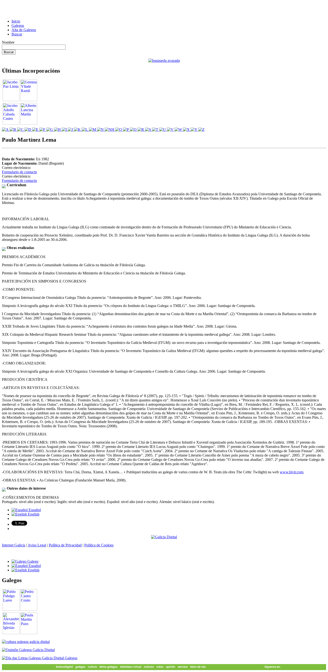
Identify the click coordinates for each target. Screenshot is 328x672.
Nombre (8, 42)
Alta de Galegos (24, 30)
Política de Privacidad (65, 545)
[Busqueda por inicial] (6, 129)
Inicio (16, 21)
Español (34, 510)
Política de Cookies (99, 545)
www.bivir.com (291, 472)
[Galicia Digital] (164, 537)
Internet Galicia (13, 545)
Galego (32, 561)
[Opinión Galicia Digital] (28, 650)
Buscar (17, 34)
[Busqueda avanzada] (164, 60)
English (33, 514)
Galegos (18, 25)
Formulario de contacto (19, 172)
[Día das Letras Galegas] (39, 658)
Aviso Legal (37, 545)
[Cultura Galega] (26, 642)
